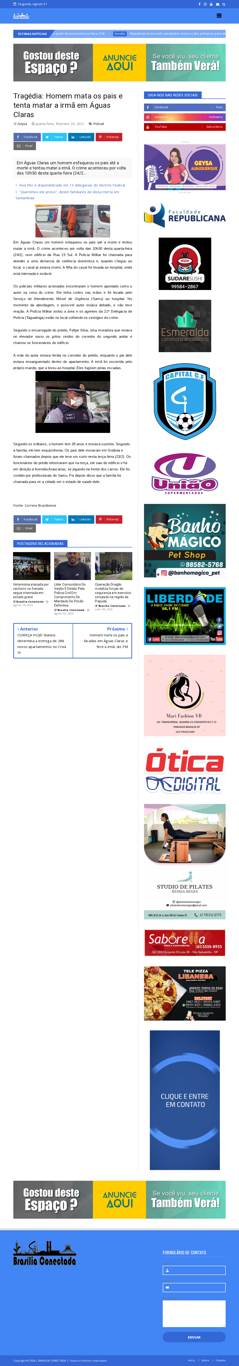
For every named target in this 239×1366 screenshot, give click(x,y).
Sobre (205, 1360)
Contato (221, 1360)
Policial (98, 123)
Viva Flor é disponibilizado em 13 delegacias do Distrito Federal (72, 185)
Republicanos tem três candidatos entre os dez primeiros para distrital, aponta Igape (149, 33)
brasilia (77, 34)
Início (191, 1360)
